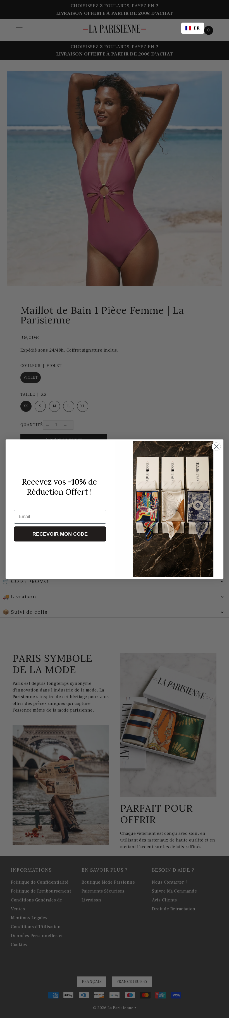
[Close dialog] (216, 446)
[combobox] (192, 28)
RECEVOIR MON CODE (60, 534)
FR (197, 28)
